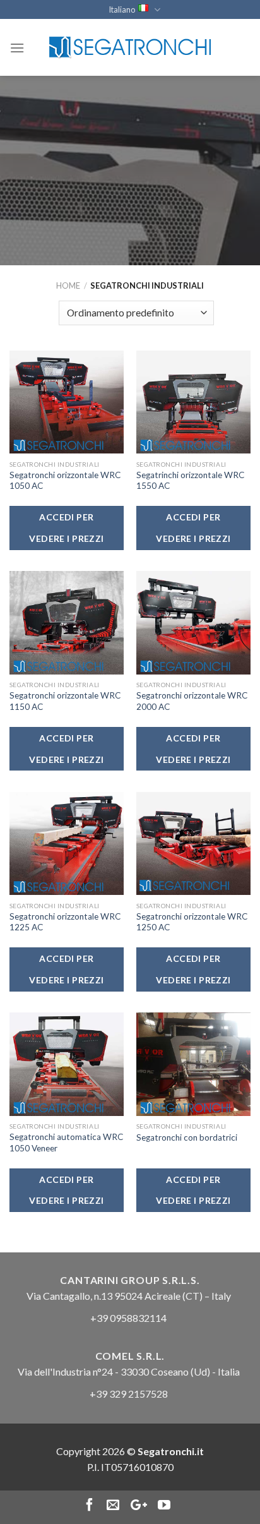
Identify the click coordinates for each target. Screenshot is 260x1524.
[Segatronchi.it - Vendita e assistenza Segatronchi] (130, 48)
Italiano (122, 9)
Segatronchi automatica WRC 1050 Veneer (66, 1142)
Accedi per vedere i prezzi (66, 528)
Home (68, 285)
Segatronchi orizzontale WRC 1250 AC (191, 922)
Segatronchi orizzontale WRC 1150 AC (65, 701)
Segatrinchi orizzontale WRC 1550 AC (190, 480)
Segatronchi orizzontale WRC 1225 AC (65, 922)
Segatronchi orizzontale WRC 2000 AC (191, 701)
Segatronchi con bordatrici (186, 1137)
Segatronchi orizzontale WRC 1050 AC (65, 480)
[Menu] (17, 47)
